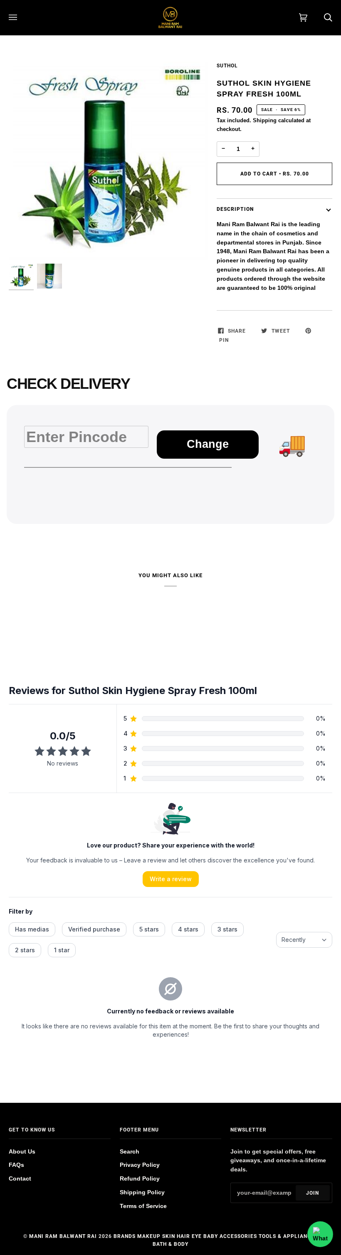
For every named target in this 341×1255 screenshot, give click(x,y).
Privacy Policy (140, 1165)
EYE (197, 1236)
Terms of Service (143, 1206)
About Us (22, 1152)
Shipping (265, 120)
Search (129, 1152)
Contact (20, 1179)
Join (312, 1193)
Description (235, 209)
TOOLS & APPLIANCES (288, 1236)
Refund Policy (140, 1179)
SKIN (168, 1236)
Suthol (227, 66)
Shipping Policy (142, 1192)
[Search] (319, 17)
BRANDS (125, 1236)
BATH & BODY (170, 1244)
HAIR (183, 1236)
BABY (210, 1236)
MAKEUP (149, 1236)
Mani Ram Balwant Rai (63, 1236)
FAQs (16, 1165)
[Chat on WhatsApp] (320, 1234)
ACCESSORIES (238, 1236)
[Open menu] (21, 17)
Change (208, 444)
